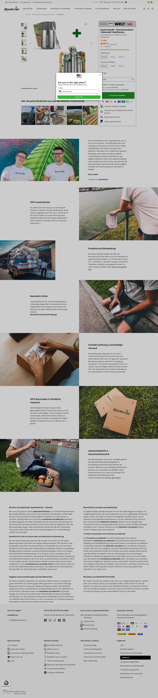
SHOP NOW (79, 97)
